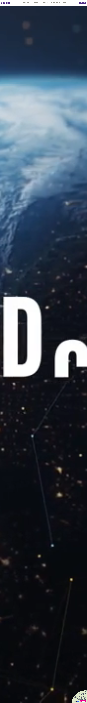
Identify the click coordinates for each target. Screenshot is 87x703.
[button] (26, 3)
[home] (6, 3)
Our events (44, 2)
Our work (35, 2)
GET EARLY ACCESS (82, 701)
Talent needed (55, 2)
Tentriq (65, 2)
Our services (25, 2)
